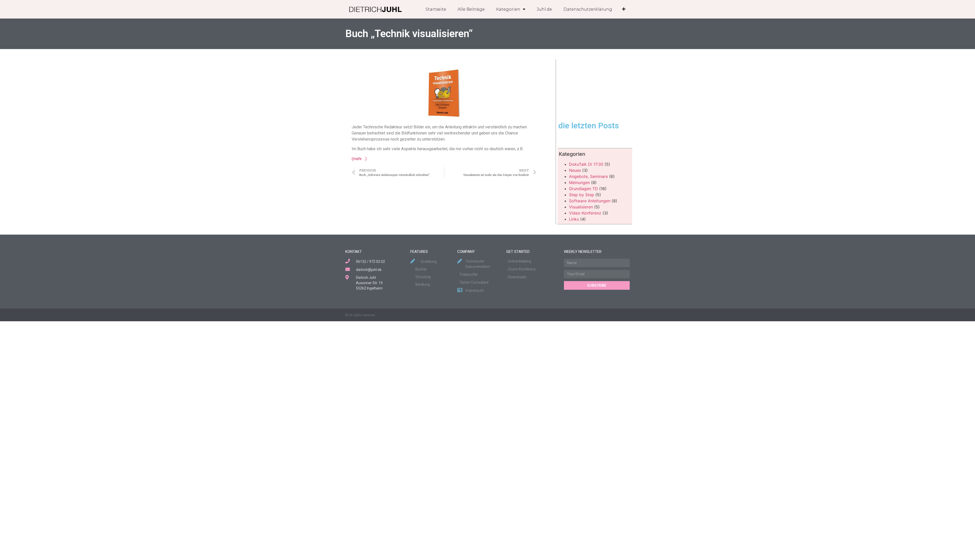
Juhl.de (544, 9)
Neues (575, 170)
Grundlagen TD (583, 188)
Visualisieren (581, 206)
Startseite (436, 9)
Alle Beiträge (471, 9)
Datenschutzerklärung (587, 9)
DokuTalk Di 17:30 (586, 164)
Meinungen (579, 182)
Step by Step (581, 194)
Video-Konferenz (585, 213)
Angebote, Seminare (588, 176)
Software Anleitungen (589, 200)
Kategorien (508, 9)
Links (574, 219)
